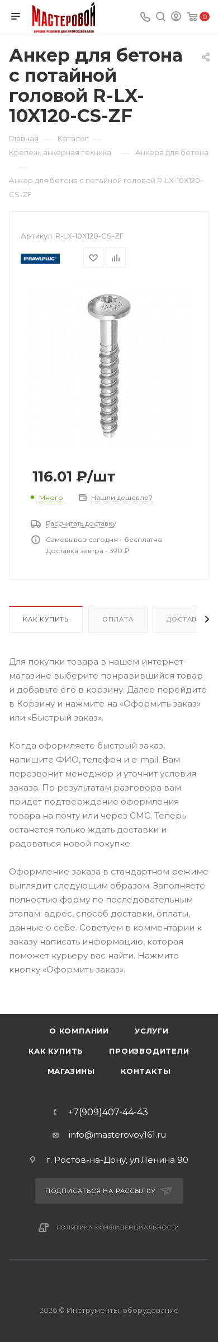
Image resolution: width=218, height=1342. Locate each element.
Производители (149, 1050)
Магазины (71, 1071)
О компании (79, 1030)
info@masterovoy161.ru (117, 1134)
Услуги (152, 1030)
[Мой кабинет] (176, 17)
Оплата (118, 619)
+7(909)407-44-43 (108, 1112)
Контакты (145, 1071)
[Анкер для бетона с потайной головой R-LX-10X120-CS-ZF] (109, 365)
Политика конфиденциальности (118, 1227)
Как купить (46, 619)
